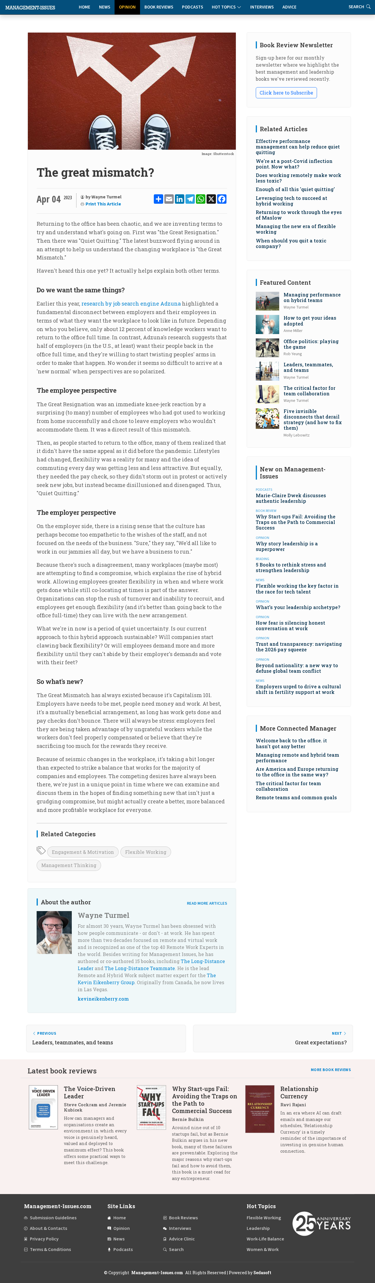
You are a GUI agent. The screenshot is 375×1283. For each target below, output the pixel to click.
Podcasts (192, 7)
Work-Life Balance (265, 1239)
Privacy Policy (44, 1239)
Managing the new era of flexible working (296, 229)
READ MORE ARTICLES (207, 903)
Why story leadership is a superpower (287, 546)
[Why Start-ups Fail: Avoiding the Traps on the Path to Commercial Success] (154, 1135)
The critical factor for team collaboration (309, 391)
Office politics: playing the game (311, 344)
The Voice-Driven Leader (89, 1092)
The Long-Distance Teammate (140, 968)
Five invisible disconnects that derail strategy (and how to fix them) (313, 419)
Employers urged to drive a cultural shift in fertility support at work (298, 689)
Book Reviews (158, 7)
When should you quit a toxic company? (291, 243)
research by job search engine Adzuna (131, 303)
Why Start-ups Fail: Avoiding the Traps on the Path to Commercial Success (295, 522)
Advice (289, 7)
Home (84, 7)
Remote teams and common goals (296, 797)
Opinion (127, 7)
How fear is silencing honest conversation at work (290, 625)
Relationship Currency (299, 1092)
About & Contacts (48, 1228)
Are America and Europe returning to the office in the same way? (297, 772)
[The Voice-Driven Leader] (46, 1128)
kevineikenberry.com (103, 999)
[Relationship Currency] (262, 1122)
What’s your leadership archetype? (298, 607)
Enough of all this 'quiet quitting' (295, 189)
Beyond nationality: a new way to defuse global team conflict (297, 668)
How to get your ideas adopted (310, 320)
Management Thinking (68, 865)
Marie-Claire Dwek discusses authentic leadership (291, 498)
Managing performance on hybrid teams (312, 297)
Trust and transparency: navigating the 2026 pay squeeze (299, 647)
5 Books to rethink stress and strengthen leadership (291, 567)
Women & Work (263, 1249)
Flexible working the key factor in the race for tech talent (297, 588)
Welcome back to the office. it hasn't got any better (291, 743)
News (104, 7)
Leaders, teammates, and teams (308, 367)
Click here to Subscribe (286, 93)
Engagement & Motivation (83, 852)
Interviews (262, 7)
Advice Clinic (182, 1239)
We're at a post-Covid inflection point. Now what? (294, 164)
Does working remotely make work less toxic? (298, 178)
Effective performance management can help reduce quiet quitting (298, 146)
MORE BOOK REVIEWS (331, 1070)
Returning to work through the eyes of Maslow (299, 215)
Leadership (258, 1228)
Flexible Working (145, 852)
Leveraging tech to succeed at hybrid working (291, 201)
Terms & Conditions (50, 1249)
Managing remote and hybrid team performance (297, 757)
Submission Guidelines (53, 1217)
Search (176, 1249)
